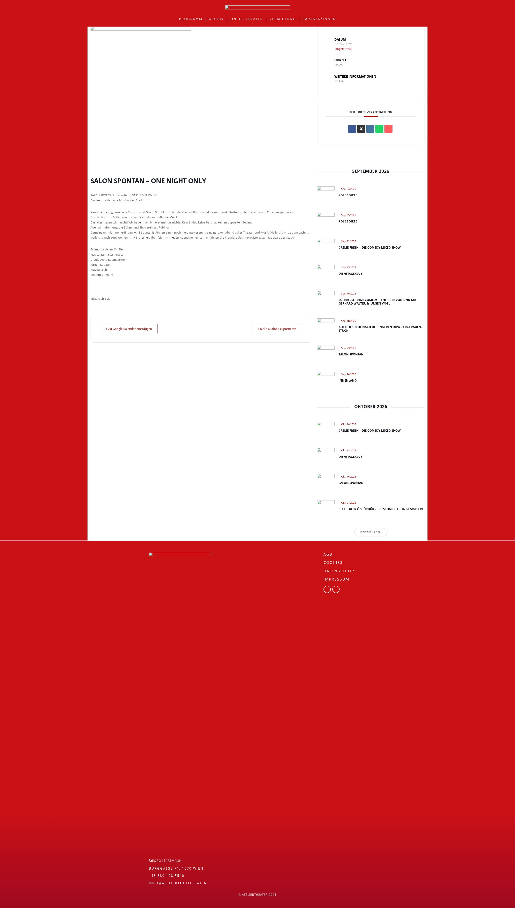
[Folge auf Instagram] (336, 589)
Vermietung (283, 19)
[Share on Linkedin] (370, 129)
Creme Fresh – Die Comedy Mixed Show (370, 247)
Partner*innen (319, 19)
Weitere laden (370, 532)
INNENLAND (348, 380)
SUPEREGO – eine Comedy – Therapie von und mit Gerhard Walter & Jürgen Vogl (378, 301)
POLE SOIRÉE (348, 195)
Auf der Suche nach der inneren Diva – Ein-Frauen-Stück (380, 329)
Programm (190, 19)
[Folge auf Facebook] (327, 589)
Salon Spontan (351, 354)
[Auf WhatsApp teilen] (379, 129)
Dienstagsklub (351, 274)
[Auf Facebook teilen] (352, 129)
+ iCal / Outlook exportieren (277, 329)
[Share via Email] (388, 129)
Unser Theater (247, 19)
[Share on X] (361, 129)
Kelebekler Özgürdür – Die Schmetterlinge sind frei (381, 509)
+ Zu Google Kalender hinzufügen (129, 329)
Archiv (216, 19)
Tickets (340, 81)
